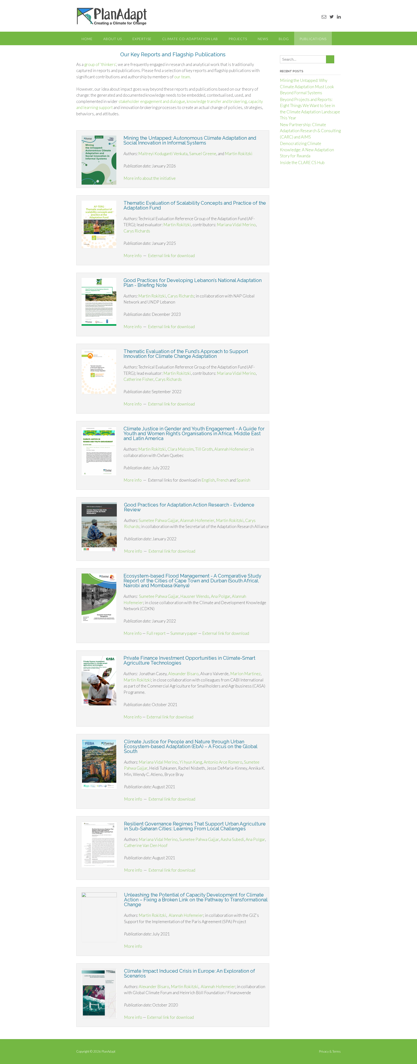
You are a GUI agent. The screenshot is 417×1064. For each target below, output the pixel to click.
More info (133, 255)
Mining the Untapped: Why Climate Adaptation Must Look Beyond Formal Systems (307, 86)
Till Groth (204, 449)
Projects (238, 39)
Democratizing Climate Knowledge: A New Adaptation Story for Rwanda (307, 149)
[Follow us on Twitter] (331, 16)
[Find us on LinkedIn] (339, 16)
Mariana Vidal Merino (236, 224)
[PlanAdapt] (112, 16)
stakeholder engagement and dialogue (151, 101)
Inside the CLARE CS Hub (302, 162)
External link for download (171, 255)
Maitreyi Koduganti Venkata (163, 153)
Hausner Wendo (194, 596)
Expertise (142, 39)
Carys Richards (137, 230)
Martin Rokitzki (238, 153)
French (222, 480)
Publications (313, 39)
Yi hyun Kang (190, 762)
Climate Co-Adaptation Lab (190, 39)
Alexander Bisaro (183, 673)
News (263, 39)
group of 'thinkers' (100, 64)
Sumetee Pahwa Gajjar (158, 520)
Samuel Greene (202, 153)
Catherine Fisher (138, 379)
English (208, 480)
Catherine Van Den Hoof (145, 845)
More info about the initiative (150, 178)
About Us (112, 39)
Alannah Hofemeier (231, 449)
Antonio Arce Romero (223, 762)
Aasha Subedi (232, 839)
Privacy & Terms (330, 1051)
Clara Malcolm (180, 449)
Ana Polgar (220, 596)
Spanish (243, 480)
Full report (156, 633)
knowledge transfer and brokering (217, 101)
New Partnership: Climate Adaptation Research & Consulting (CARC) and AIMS (310, 130)
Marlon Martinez (245, 673)
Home (87, 39)
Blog (284, 39)
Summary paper (183, 633)
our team (182, 76)
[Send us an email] (324, 16)
